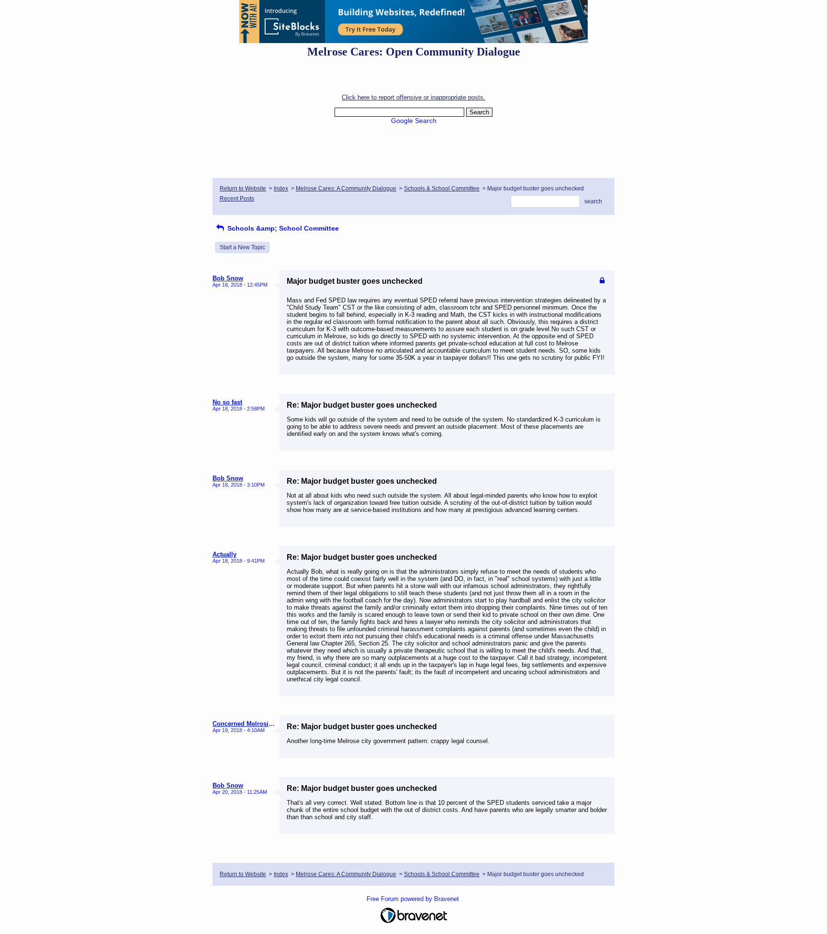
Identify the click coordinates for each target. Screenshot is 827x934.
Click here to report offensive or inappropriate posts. (413, 97)
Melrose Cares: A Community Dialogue (346, 188)
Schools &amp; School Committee (282, 228)
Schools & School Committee (442, 188)
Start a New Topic (242, 247)
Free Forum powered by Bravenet (414, 898)
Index (281, 188)
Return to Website (243, 188)
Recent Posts (237, 198)
